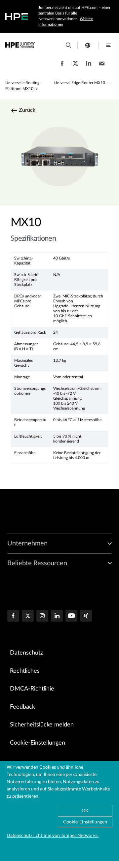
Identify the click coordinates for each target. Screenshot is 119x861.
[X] (28, 616)
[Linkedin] (57, 616)
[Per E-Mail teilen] (102, 66)
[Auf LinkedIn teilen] (89, 66)
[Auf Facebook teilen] (62, 66)
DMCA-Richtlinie (32, 689)
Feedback (22, 707)
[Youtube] (71, 616)
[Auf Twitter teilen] (75, 66)
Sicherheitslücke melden (42, 725)
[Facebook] (13, 616)
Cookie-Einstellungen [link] (37, 743)
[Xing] (86, 616)
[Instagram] (42, 616)
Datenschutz (26, 653)
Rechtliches (25, 671)
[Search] (68, 45)
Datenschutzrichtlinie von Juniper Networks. (53, 835)
